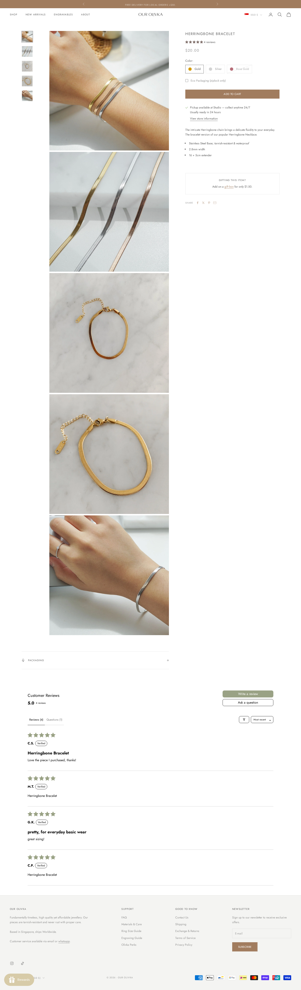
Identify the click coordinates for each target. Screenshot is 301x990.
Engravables (63, 14)
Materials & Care (131, 924)
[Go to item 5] (27, 95)
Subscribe (245, 947)
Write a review (248, 694)
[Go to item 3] (27, 66)
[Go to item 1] (27, 36)
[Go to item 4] (27, 81)
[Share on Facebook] (197, 202)
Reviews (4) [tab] (36, 720)
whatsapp (64, 941)
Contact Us (181, 917)
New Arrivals (36, 14)
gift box (229, 187)
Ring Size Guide (131, 931)
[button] (194, 42)
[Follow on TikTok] (22, 963)
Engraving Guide (131, 938)
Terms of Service (185, 938)
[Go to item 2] (27, 51)
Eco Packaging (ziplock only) (208, 81)
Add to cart (232, 94)
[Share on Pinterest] (209, 202)
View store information (204, 118)
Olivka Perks (128, 945)
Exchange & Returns (187, 931)
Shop (13, 14)
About (85, 14)
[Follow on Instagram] (12, 963)
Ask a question (248, 702)
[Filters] (244, 719)
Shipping (180, 924)
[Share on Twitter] (203, 202)
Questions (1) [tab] (54, 720)
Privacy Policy (183, 945)
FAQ (124, 917)
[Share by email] (214, 202)
